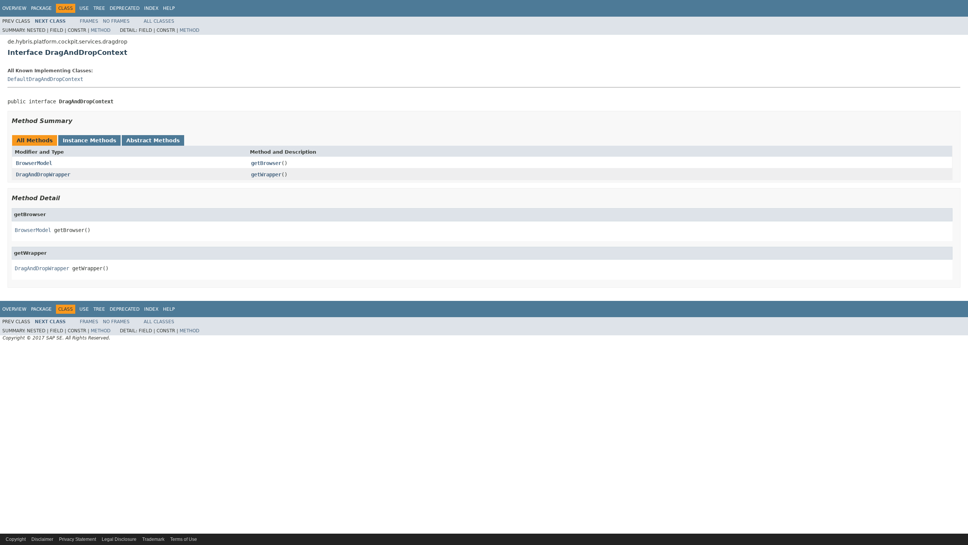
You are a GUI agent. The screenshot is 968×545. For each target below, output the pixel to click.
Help (169, 8)
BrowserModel (34, 163)
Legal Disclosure (119, 539)
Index (151, 8)
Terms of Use (183, 539)
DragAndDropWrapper (43, 174)
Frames (89, 21)
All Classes (159, 21)
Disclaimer (42, 539)
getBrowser (266, 163)
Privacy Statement (77, 539)
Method (100, 30)
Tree (99, 8)
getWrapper (266, 174)
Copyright (16, 539)
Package (41, 8)
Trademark (153, 539)
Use (84, 8)
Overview (14, 8)
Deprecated (125, 8)
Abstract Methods (153, 140)
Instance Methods (89, 140)
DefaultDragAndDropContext (45, 79)
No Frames (116, 21)
